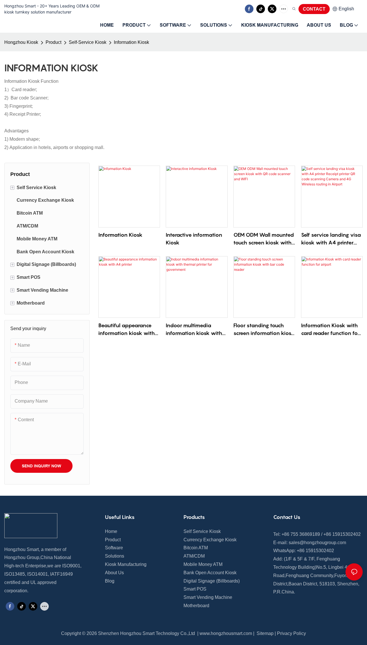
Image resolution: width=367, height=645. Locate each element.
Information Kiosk (131, 42)
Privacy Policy (291, 633)
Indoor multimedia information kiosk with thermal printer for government (194, 329)
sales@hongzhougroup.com (317, 542)
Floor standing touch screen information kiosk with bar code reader (263, 329)
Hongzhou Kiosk (21, 42)
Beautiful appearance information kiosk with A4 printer (126, 329)
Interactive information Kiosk (194, 239)
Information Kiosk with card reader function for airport (330, 329)
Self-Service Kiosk (87, 42)
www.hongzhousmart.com (226, 633)
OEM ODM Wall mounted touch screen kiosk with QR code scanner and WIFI (263, 239)
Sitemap (264, 633)
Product (53, 42)
